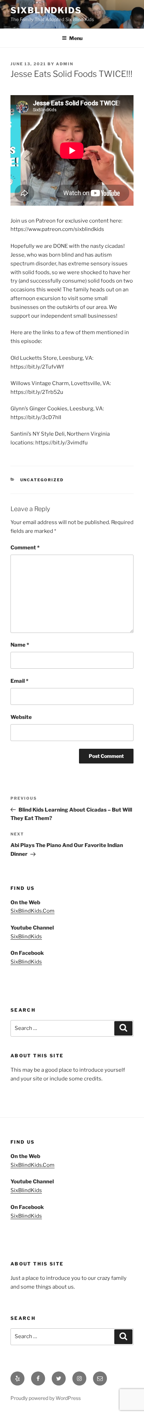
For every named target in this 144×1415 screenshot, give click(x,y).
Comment (24, 547)
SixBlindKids (46, 10)
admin (64, 63)
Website (21, 717)
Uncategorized (42, 479)
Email (19, 681)
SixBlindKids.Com (32, 911)
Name (19, 645)
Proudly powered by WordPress (45, 1398)
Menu (75, 38)
